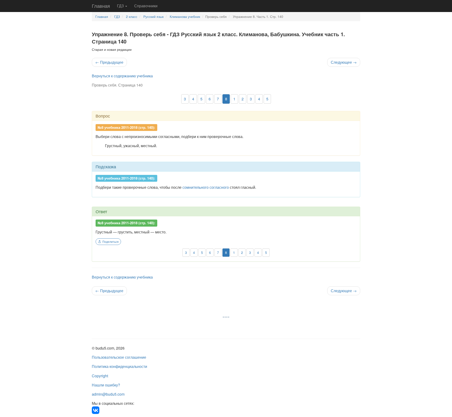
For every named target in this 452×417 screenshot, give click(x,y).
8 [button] (226, 99)
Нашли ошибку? (106, 385)
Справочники (145, 5)
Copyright (100, 375)
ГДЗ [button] (121, 5)
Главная (101, 5)
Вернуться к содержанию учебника (122, 76)
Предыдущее (109, 62)
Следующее (344, 62)
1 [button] (234, 99)
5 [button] (201, 99)
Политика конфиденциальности (119, 366)
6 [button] (210, 99)
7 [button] (218, 99)
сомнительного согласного (205, 187)
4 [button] (193, 99)
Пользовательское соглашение (119, 357)
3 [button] (185, 99)
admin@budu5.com (108, 394)
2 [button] (243, 99)
